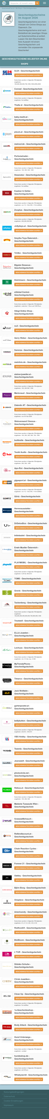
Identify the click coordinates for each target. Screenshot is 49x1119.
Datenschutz (9, 1096)
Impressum (9, 1105)
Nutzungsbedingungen (14, 1092)
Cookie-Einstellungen (13, 1101)
